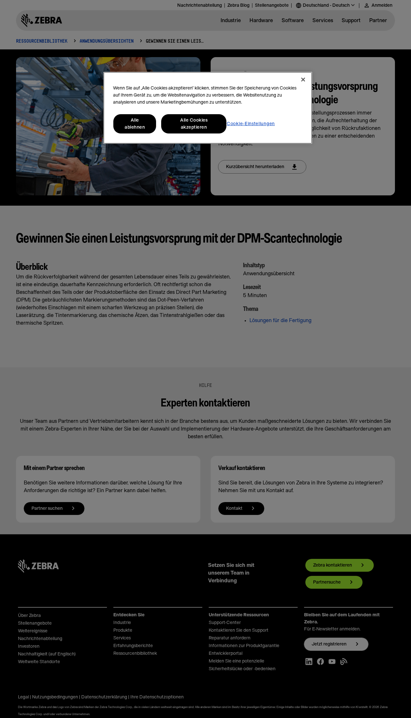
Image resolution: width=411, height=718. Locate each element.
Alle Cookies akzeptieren (193, 124)
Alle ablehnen (135, 124)
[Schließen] (303, 80)
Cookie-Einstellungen (251, 124)
